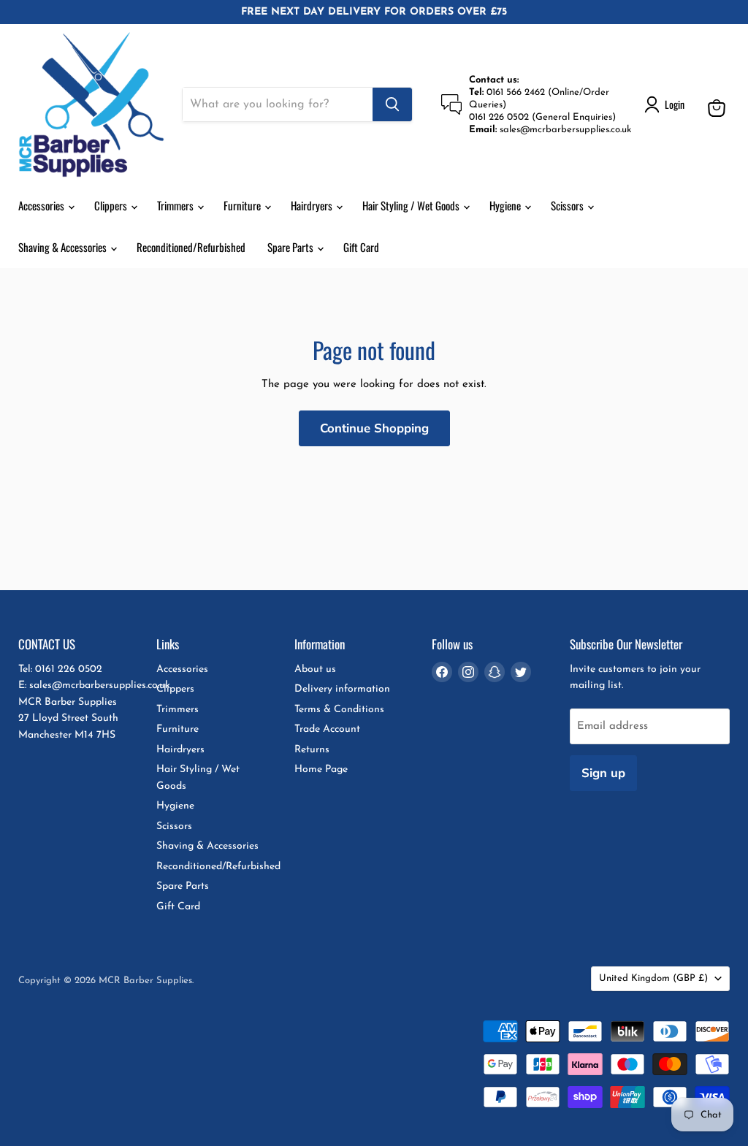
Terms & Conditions (339, 709)
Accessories (42, 205)
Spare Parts (291, 247)
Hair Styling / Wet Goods (412, 205)
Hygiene (506, 205)
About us (315, 669)
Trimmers (176, 205)
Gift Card (361, 247)
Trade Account (327, 729)
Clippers (111, 205)
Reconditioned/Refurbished (191, 247)
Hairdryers (313, 205)
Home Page (321, 769)
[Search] (392, 104)
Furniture (243, 205)
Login (674, 104)
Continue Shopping (374, 428)
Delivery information (342, 689)
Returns (311, 749)
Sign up (603, 773)
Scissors (568, 205)
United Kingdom (653, 978)
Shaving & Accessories (63, 247)
